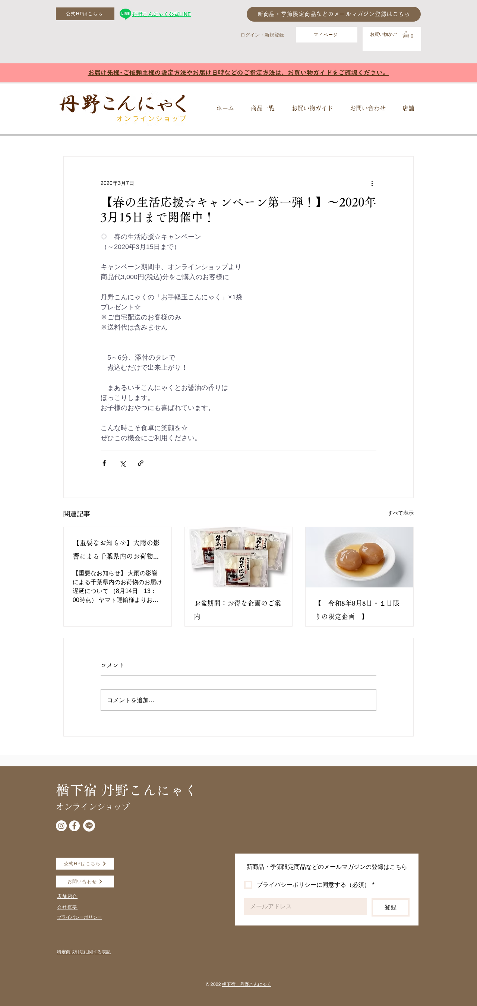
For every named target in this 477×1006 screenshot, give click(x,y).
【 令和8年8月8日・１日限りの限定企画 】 (357, 610)
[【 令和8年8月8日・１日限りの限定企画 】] (359, 557)
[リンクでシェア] (140, 463)
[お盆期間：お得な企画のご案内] (239, 557)
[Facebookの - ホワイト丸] (74, 825)
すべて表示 (401, 513)
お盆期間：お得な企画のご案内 (237, 610)
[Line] (89, 826)
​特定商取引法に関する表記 (84, 952)
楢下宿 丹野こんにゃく (246, 984)
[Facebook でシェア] (104, 463)
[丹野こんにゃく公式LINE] (125, 14)
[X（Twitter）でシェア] (122, 463)
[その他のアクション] (371, 183)
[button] (409, 34)
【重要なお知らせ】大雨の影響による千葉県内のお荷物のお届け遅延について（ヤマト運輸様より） (116, 551)
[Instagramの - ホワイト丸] (61, 825)
